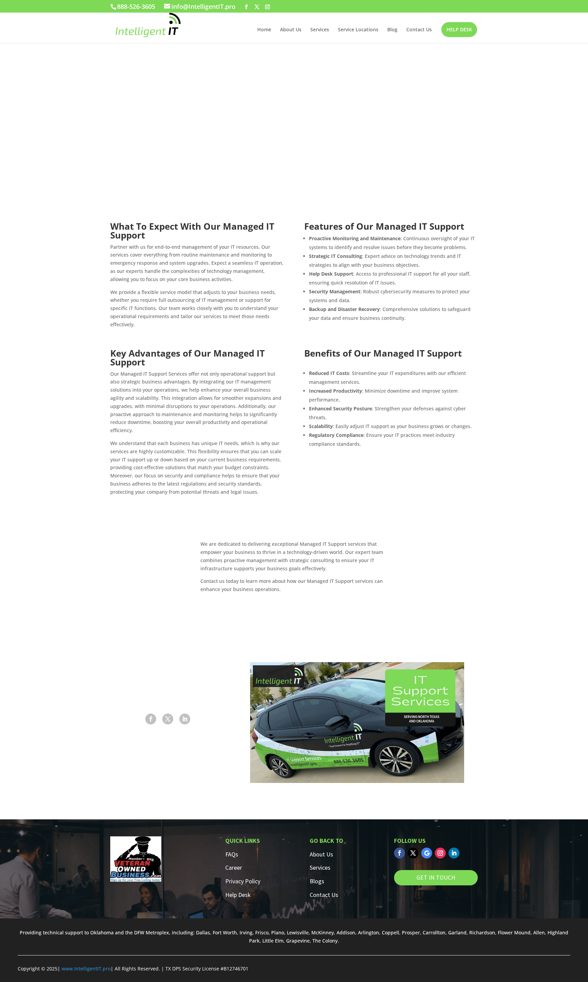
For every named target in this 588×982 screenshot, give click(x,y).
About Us (290, 30)
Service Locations (358, 30)
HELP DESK (459, 29)
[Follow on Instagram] (440, 853)
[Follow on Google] (426, 853)
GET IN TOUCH (435, 877)
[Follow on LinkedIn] (184, 719)
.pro (106, 968)
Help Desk (238, 895)
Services (319, 30)
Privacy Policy (242, 881)
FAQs (231, 854)
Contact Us (419, 30)
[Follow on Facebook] (150, 719)
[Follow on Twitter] (413, 853)
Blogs (317, 881)
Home (264, 30)
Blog (392, 30)
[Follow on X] (167, 719)
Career (233, 867)
